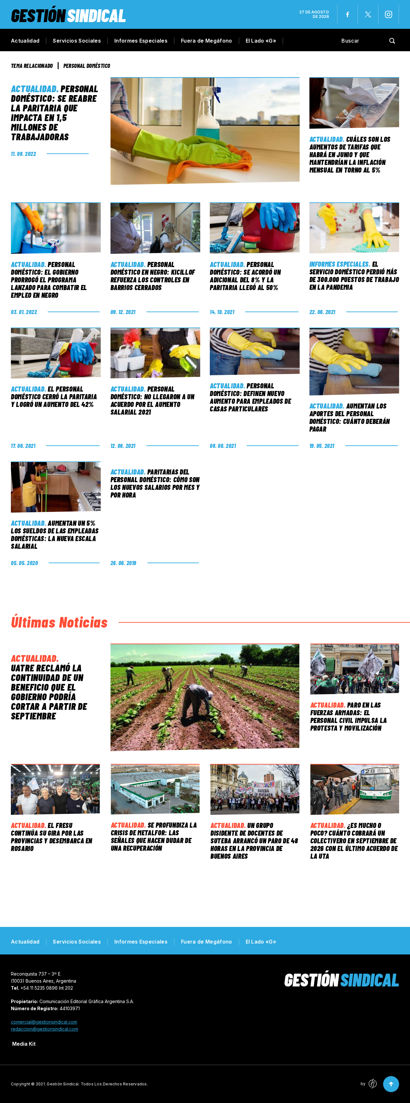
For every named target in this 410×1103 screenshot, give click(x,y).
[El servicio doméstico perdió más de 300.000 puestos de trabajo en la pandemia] (354, 228)
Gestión (68, 15)
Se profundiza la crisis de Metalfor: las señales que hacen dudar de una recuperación (154, 836)
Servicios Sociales (77, 40)
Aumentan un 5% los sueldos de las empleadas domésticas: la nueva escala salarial (54, 534)
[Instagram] (388, 14)
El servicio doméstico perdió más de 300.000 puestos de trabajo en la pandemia (354, 275)
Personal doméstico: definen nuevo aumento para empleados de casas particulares (250, 397)
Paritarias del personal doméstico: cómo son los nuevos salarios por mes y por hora (155, 483)
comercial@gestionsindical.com (44, 1022)
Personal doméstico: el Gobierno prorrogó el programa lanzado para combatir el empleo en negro (49, 279)
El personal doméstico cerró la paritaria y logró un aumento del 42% (54, 396)
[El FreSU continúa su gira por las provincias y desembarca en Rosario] (55, 789)
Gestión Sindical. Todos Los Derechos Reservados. (97, 1084)
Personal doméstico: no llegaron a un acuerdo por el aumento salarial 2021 (152, 400)
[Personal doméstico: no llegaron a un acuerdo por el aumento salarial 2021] (156, 353)
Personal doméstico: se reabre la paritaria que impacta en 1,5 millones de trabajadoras (54, 112)
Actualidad (25, 40)
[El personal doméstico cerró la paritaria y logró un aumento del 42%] (56, 353)
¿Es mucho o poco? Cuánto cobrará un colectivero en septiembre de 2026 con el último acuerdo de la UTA (354, 840)
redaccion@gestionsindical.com (44, 1029)
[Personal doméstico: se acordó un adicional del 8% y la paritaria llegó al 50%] (255, 228)
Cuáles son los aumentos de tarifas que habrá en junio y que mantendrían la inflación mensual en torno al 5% (350, 154)
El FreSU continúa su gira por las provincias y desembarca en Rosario (51, 836)
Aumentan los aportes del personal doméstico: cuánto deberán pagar (349, 417)
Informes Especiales (141, 40)
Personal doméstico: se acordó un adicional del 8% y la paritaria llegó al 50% (245, 275)
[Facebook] (347, 14)
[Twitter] (368, 14)
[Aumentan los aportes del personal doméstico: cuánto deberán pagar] (354, 361)
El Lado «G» (261, 40)
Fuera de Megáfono (206, 40)
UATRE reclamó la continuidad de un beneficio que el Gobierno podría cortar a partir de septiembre (49, 691)
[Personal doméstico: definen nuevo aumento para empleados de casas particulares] (255, 351)
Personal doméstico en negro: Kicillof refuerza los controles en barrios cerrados (153, 275)
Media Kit (24, 1044)
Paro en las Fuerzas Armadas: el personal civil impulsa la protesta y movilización (348, 716)
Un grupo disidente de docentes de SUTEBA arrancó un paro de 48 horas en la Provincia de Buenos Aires (254, 840)
